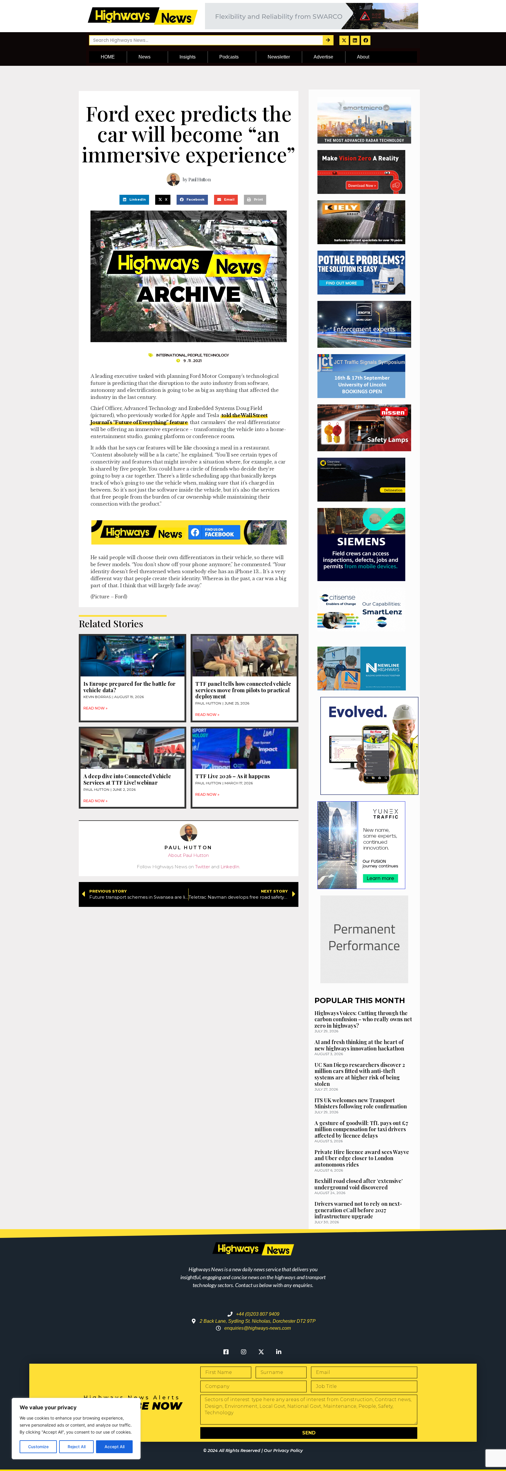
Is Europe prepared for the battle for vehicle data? (129, 687)
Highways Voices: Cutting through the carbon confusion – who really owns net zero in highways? (363, 1019)
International (171, 355)
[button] (134, 200)
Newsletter (279, 56)
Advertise (323, 56)
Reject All (77, 1446)
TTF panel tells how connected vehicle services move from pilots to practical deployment (243, 690)
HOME (108, 56)
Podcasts (229, 56)
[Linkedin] (355, 40)
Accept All (114, 1446)
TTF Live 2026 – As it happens (232, 776)
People (194, 355)
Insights (188, 56)
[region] (76, 1428)
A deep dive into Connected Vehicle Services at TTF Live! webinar (127, 779)
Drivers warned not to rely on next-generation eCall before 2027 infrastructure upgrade (358, 1210)
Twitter (202, 866)
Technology (216, 355)
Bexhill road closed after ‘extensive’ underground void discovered (358, 1184)
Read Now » (95, 708)
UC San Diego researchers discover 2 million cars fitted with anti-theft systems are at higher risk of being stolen (359, 1074)
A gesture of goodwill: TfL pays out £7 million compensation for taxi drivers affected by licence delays (361, 1129)
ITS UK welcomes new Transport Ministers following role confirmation (360, 1103)
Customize (38, 1446)
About (363, 56)
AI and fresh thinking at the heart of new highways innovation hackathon (359, 1045)
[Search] (328, 40)
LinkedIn (229, 866)
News (145, 56)
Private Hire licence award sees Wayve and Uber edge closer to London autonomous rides (361, 1158)
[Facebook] (365, 40)
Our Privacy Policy (283, 1450)
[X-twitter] (344, 40)
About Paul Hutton (188, 855)
